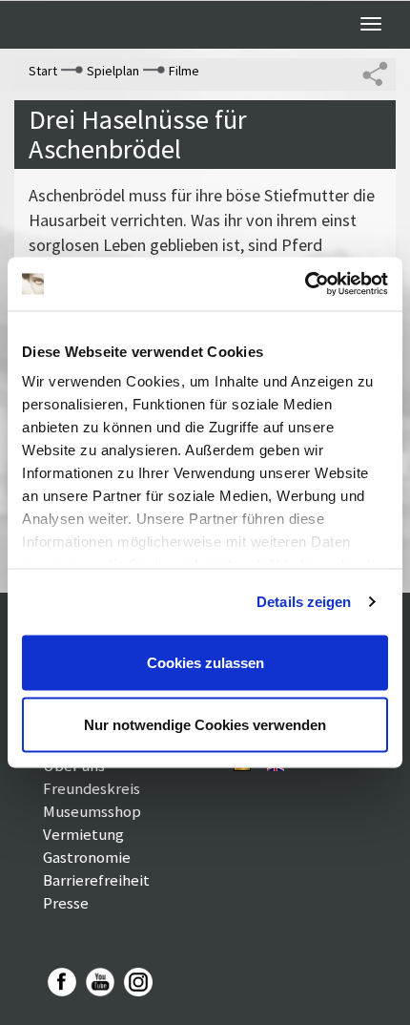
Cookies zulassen (205, 662)
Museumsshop (92, 811)
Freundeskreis (91, 788)
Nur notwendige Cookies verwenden (205, 725)
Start (43, 70)
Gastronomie (87, 857)
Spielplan (113, 70)
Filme (184, 70)
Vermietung (83, 834)
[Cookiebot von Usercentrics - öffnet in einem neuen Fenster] (304, 284)
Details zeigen (303, 602)
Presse (66, 902)
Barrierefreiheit (96, 879)
